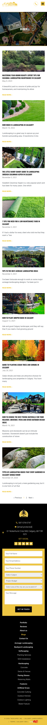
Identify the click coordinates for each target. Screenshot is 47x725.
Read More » (7, 95)
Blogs (23, 634)
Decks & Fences (24, 671)
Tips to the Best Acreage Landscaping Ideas (20, 271)
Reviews (23, 627)
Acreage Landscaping (24, 643)
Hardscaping (23, 663)
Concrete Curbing (24, 692)
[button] (43, 4)
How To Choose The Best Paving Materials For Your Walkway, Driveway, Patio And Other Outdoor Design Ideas (23, 420)
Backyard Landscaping (23, 647)
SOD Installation (24, 659)
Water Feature (24, 704)
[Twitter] (31, 543)
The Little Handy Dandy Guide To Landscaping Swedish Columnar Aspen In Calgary (20, 173)
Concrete (24, 667)
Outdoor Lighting (24, 700)
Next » (31, 498)
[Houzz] (23, 543)
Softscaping (23, 651)
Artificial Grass (23, 688)
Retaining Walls (24, 679)
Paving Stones (23, 675)
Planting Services (24, 655)
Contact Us (23, 638)
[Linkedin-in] (19, 543)
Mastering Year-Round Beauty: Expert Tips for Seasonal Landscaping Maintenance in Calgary (21, 76)
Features (23, 684)
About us (23, 630)
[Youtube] (27, 543)
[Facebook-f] (16, 543)
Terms (12, 722)
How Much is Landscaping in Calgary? (18, 125)
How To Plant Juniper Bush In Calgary (18, 318)
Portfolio (23, 623)
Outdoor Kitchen (24, 696)
